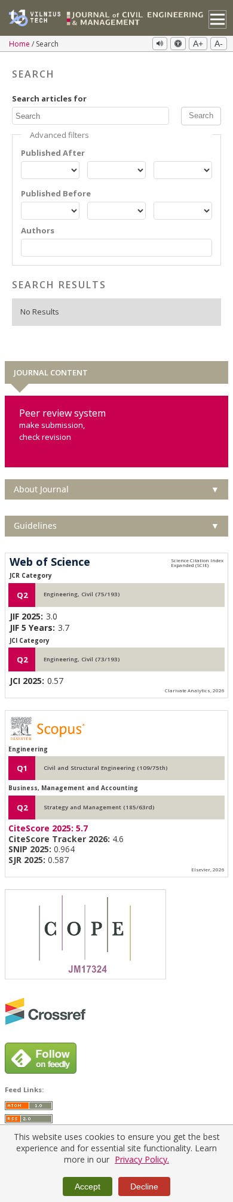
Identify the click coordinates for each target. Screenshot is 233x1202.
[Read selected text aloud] (159, 43)
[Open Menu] (217, 19)
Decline (144, 1186)
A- (218, 43)
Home (20, 44)
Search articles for (49, 99)
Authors (37, 231)
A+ (198, 43)
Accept (87, 1186)
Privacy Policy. (142, 1159)
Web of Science (50, 562)
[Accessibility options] (178, 43)
